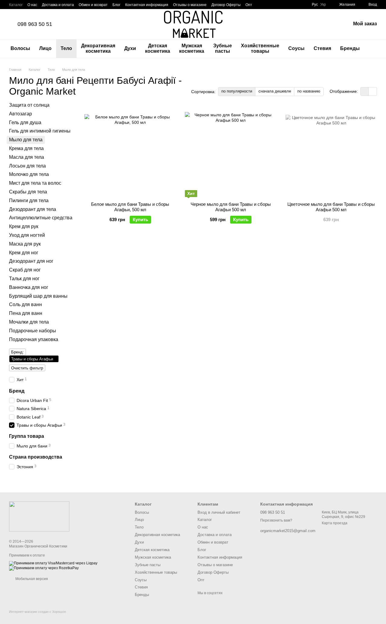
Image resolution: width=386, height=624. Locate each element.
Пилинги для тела (29, 200)
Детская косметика (157, 48)
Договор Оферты (226, 5)
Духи (130, 48)
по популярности (236, 91)
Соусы (296, 48)
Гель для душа (25, 122)
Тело (66, 48)
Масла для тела (26, 157)
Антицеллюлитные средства (40, 217)
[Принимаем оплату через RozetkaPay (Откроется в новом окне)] (44, 568)
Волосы (20, 48)
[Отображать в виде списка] (373, 91)
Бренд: (17, 352)
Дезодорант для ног (31, 261)
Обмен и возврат (93, 5)
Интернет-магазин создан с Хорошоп (37, 611)
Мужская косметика (191, 48)
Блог (116, 5)
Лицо (45, 48)
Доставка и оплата (58, 5)
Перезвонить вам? (276, 520)
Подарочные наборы (32, 330)
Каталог (16, 5)
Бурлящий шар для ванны (38, 295)
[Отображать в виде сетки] (365, 91)
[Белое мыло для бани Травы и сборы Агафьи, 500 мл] (130, 152)
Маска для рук (25, 243)
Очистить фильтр (27, 368)
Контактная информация (146, 5)
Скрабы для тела (28, 191)
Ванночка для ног (28, 287)
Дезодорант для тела (32, 209)
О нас (32, 5)
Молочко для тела (29, 174)
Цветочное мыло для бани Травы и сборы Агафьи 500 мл (331, 207)
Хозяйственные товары (260, 48)
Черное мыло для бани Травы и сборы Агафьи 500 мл (231, 207)
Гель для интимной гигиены (40, 130)
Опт (248, 5)
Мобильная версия (31, 579)
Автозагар (20, 113)
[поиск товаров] (375, 48)
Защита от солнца (29, 105)
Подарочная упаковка (33, 339)
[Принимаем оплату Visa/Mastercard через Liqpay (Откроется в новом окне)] (53, 563)
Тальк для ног (24, 278)
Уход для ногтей (27, 235)
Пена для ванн (25, 313)
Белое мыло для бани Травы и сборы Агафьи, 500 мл (130, 207)
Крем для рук (23, 226)
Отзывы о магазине (190, 5)
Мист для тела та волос (35, 183)
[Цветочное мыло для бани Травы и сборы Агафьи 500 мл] (331, 152)
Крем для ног (23, 252)
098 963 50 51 (34, 24)
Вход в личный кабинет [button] (219, 512)
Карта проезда (334, 523)
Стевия (322, 48)
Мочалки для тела (29, 322)
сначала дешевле (274, 91)
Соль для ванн (25, 304)
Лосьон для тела (27, 165)
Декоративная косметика (98, 48)
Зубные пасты (222, 48)
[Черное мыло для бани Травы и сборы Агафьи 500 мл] (230, 152)
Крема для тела (26, 148)
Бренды (350, 48)
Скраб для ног (25, 269)
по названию (308, 91)
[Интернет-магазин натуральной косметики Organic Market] (39, 516)
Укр (323, 4)
